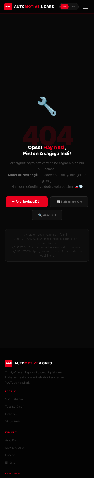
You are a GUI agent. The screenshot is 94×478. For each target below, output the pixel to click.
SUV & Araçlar (14, 447)
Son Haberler (14, 399)
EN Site (10, 462)
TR (64, 6)
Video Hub (12, 421)
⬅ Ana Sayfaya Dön (27, 201)
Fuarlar (10, 455)
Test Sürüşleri (14, 406)
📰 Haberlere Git (69, 201)
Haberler (11, 414)
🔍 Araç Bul (47, 215)
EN (73, 6)
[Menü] (85, 6)
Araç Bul (10, 440)
